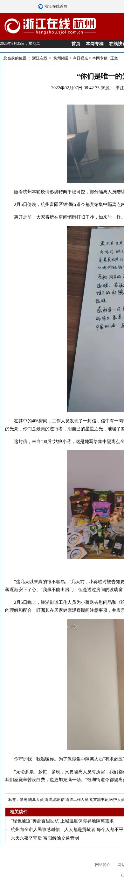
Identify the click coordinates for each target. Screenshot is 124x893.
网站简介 (102, 864)
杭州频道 (61, 58)
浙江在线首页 (41, 6)
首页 (76, 43)
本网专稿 (95, 43)
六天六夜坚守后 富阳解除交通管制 (45, 838)
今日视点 (80, 58)
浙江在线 (39, 58)
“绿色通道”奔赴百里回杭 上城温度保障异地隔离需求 (62, 821)
